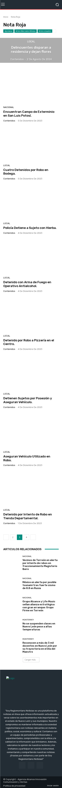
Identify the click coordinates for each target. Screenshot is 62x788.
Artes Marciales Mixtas (25, 31)
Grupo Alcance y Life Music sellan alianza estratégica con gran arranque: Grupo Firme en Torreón (38, 606)
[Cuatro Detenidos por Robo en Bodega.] (31, 144)
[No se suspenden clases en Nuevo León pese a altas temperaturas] (11, 625)
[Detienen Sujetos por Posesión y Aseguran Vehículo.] (31, 372)
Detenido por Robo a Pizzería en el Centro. (28, 342)
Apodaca (8, 31)
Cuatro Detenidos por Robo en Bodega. (25, 172)
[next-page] (33, 537)
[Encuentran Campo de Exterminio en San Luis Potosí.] (31, 86)
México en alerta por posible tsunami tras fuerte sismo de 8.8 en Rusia (39, 585)
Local (31, 41)
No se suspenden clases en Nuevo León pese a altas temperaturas (38, 626)
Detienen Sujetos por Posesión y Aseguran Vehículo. (27, 400)
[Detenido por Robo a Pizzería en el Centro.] (31, 314)
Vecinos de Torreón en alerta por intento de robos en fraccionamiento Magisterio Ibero (40, 565)
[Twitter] (40, 765)
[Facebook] (22, 765)
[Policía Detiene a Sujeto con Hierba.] (31, 202)
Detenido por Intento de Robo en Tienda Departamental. (27, 516)
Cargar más (30, 659)
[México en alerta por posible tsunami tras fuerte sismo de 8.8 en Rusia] (11, 583)
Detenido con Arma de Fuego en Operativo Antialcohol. (27, 284)
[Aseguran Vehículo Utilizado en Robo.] (31, 430)
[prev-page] (6, 537)
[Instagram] (31, 765)
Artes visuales (45, 31)
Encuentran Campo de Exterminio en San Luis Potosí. (28, 113)
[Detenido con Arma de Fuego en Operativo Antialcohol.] (31, 256)
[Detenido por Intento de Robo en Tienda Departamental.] (31, 488)
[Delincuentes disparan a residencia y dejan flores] (31, 50)
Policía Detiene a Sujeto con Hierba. (30, 228)
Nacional (8, 107)
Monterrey (28, 620)
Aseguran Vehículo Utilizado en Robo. (26, 458)
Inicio (5, 16)
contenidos (9, 120)
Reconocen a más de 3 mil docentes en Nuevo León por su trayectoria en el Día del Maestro (39, 647)
